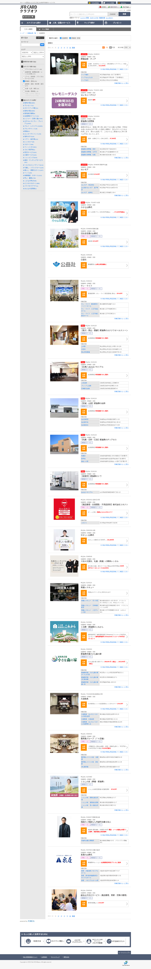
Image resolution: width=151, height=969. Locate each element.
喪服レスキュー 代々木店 (89, 600)
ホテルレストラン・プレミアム (33, 122)
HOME (102, 6)
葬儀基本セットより (104, 862)
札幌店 (83, 456)
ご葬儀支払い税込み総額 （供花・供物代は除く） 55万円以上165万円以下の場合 (107, 747)
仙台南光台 (84, 425)
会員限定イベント (31, 116)
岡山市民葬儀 (85, 352)
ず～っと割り (100, 512)
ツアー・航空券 (31, 139)
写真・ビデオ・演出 (32, 93)
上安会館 (84, 383)
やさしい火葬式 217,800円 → (101, 540)
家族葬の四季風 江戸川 (89, 152)
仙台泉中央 (84, 422)
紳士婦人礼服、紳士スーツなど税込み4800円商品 (106, 567)
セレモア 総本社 (87, 192)
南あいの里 (84, 461)
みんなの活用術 (30, 188)
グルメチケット (30, 129)
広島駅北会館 (85, 388)
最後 (73, 47)
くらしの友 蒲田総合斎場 (89, 802)
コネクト (84, 523)
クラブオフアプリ (31, 186)
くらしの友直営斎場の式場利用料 (102, 789)
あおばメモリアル (87, 492)
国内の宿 (29, 103)
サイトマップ (55, 957)
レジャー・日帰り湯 (33, 118)
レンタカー (109, 18)
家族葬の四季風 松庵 (88, 155)
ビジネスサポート (32, 183)
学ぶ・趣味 (30, 178)
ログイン (123, 3)
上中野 (83, 346)
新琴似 (83, 458)
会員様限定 (98, 338)
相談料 (91, 100)
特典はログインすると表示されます (99, 592)
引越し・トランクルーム (33, 167)
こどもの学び (30, 181)
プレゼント (29, 105)
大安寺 (83, 349)
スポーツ (28, 144)
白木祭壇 (94, 174)
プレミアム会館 (86, 386)
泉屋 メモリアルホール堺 (89, 880)
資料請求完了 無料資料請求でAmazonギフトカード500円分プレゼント (107, 636)
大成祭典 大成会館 (87, 719)
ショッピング (30, 157)
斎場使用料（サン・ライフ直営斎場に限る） (105, 293)
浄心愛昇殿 (84, 767)
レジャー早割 (84, 18)
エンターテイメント (32, 134)
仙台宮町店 (84, 419)
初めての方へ (113, 6)
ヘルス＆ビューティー (33, 165)
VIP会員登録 (95, 3)
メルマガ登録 (110, 3)
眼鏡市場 (102, 18)
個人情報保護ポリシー (30, 957)
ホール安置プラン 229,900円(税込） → (107, 212)
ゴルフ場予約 (29, 149)
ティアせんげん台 (87, 77)
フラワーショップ (31, 95)
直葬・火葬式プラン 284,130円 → (102, 138)
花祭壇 (93, 241)
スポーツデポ (94, 18)
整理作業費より (96, 903)
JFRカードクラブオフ (33, 2)
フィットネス (30, 147)
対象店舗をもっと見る (121, 83)
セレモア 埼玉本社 (87, 185)
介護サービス (30, 155)
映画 (27, 131)
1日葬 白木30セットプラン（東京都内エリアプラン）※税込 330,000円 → (107, 65)
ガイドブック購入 (31, 108)
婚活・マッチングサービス (33, 161)
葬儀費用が (97, 264)
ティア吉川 (84, 80)
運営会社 (66, 957)
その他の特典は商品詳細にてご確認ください (114, 69)
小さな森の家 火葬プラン (106, 663)
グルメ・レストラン (33, 126)
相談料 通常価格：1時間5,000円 (107, 830)
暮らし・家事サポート (33, 170)
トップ (22, 33)
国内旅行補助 (29, 113)
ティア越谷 (85, 74)
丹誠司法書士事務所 (87, 840)
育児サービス (30, 152)
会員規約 (44, 957)
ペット (28, 173)
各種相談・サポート (33, 175)
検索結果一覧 (31, 33)
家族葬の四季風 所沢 (88, 149)
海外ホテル (29, 136)
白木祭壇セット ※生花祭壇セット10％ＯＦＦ (105, 704)
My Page (125, 6)
